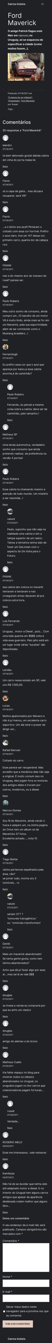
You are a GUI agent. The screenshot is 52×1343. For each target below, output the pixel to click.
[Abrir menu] (42, 4)
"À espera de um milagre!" (20, 97)
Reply (5, 166)
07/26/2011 (12, 1115)
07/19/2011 (8, 305)
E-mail (7, 1291)
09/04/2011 (8, 1146)
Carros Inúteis (16, 4)
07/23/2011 (12, 523)
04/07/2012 (8, 1177)
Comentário (11, 1240)
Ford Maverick (28, 101)
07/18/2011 (8, 149)
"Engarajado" (14, 101)
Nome (7, 1276)
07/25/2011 (8, 1066)
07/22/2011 (8, 999)
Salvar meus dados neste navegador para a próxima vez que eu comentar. (27, 1311)
